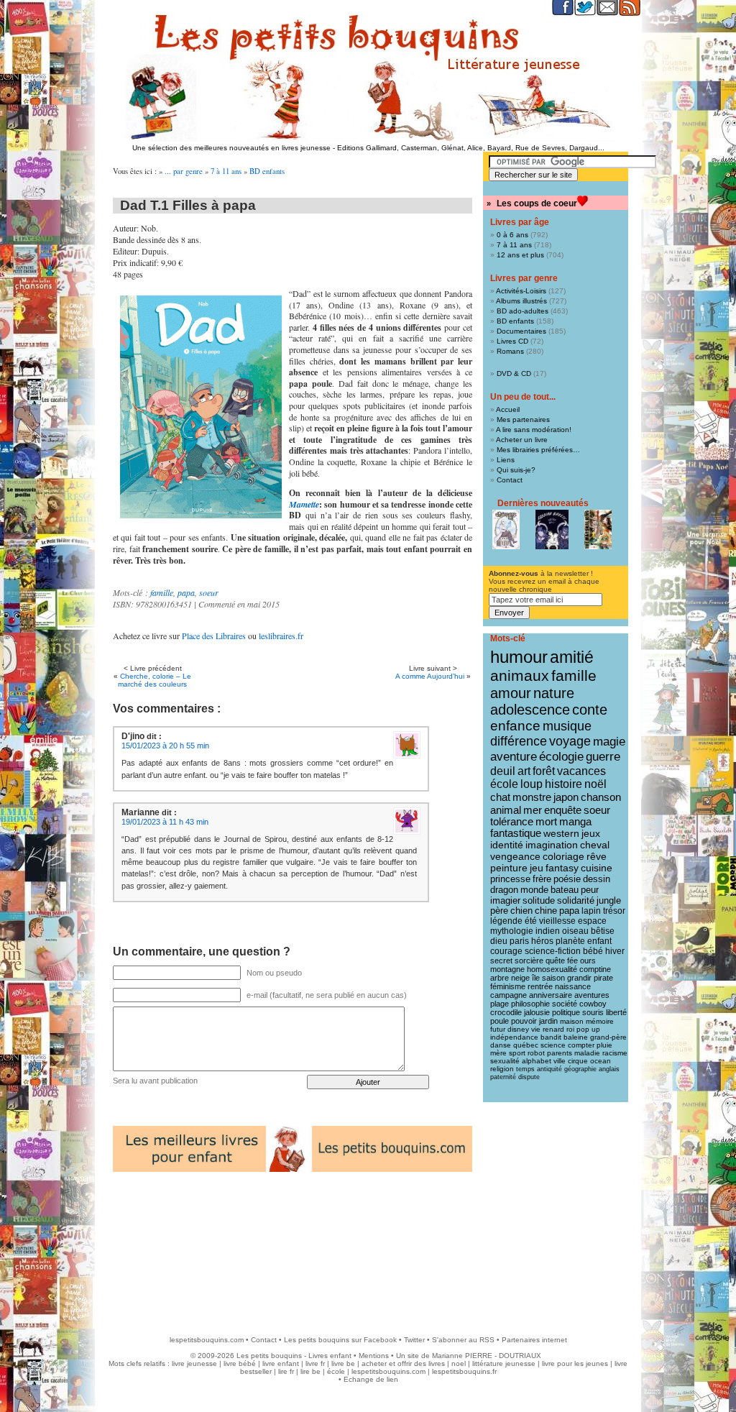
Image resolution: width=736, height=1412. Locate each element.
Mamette (304, 504)
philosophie (530, 1003)
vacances (581, 771)
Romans (510, 351)
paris (519, 941)
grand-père (608, 1037)
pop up (588, 1029)
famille (161, 592)
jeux (590, 833)
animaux (519, 675)
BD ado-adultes (522, 311)
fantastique (515, 833)
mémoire (600, 1021)
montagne (507, 969)
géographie (580, 1069)
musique (567, 725)
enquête (562, 810)
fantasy (562, 868)
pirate (603, 977)
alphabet (536, 1061)
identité (506, 845)
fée (572, 960)
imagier (505, 900)
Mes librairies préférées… (538, 450)
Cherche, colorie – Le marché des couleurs (154, 680)
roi (570, 1029)
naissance (573, 986)
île (536, 977)
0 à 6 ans (512, 235)
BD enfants (267, 171)
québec (525, 1045)
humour (519, 656)
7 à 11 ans (226, 171)
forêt (544, 771)
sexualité (505, 1061)
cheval (595, 845)
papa (186, 592)
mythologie (511, 931)
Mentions (374, 1356)
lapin (591, 911)
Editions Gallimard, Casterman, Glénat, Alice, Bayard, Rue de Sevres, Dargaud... (470, 148)
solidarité (575, 901)
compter (581, 1045)
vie (535, 1029)
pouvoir (524, 1021)
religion (502, 1069)
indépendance (514, 1037)
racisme (614, 1053)
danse (500, 1045)
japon (566, 797)
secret (501, 960)
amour (510, 693)
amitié (572, 657)
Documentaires (521, 331)
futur (497, 1029)
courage (506, 951)
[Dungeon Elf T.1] (506, 529)
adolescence (530, 710)
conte (589, 710)
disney (518, 1029)
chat (500, 797)
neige (520, 977)
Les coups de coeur (537, 203)
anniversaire (550, 995)
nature (553, 693)
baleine (576, 1037)
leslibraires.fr (281, 635)
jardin (548, 1021)
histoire (563, 784)
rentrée (540, 986)
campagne (508, 995)
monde (534, 889)
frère (542, 879)
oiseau (575, 931)
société (564, 1003)
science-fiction (553, 951)
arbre (499, 977)
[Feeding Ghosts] (552, 529)
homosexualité (552, 969)
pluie (604, 1045)
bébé (593, 951)
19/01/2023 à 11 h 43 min (164, 821)
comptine (595, 969)
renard (553, 1029)
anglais (609, 1069)
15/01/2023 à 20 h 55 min (165, 745)
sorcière (529, 960)
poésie (567, 879)
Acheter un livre (522, 440)
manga (575, 822)
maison (572, 1021)
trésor (614, 911)
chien (521, 911)
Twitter (414, 1340)
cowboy (593, 1003)
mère (498, 1053)
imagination (551, 845)
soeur (208, 592)
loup (531, 784)
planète (570, 941)
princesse (510, 879)
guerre (603, 757)
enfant (599, 941)
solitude (539, 900)
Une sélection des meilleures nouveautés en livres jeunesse (231, 148)
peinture (509, 868)
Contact (510, 480)
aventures (592, 995)
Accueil (508, 409)
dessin (596, 879)
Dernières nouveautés (543, 503)
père (499, 911)
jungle (609, 901)
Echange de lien (371, 1379)
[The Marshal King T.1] (598, 529)
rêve (596, 856)
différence (518, 741)
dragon (504, 889)
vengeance (515, 856)
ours (588, 960)
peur (590, 889)
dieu (498, 941)
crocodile (506, 1012)
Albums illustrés (521, 301)
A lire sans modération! (533, 430)
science (553, 1045)
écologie (561, 757)
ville (559, 1061)
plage (499, 1003)
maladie (587, 1053)
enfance (515, 725)
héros (542, 941)
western (561, 833)
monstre (531, 797)
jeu (536, 868)
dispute (529, 1077)
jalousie (537, 1012)
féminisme (507, 986)
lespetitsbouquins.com (207, 1340)
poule (499, 1021)
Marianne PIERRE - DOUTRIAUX (486, 1356)
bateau (565, 889)
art (524, 770)
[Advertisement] (368, 1274)
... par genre (184, 171)
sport (517, 1053)
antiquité (549, 1069)
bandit (550, 1037)
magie (609, 741)
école (504, 784)
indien (547, 931)
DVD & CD (514, 373)
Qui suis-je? (516, 470)
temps (525, 1069)
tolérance (511, 822)
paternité (503, 1077)
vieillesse (557, 921)
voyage (570, 741)
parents (559, 1053)
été (531, 921)
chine (546, 911)
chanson (601, 797)
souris (593, 1012)
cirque (578, 1061)
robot (536, 1053)
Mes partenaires (523, 419)
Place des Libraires (214, 635)
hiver (615, 951)
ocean (600, 1061)
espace (592, 921)
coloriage (563, 856)
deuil (502, 770)
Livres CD (512, 341)
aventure (513, 756)
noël (595, 784)
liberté (616, 1012)
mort (546, 822)
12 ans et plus (520, 255)
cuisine (596, 868)
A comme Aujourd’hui (429, 676)
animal (505, 810)
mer (532, 810)
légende (506, 921)
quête (555, 960)
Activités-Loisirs (521, 291)
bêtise (603, 931)
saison (553, 977)
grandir (579, 977)
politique (566, 1012)
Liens (506, 460)
